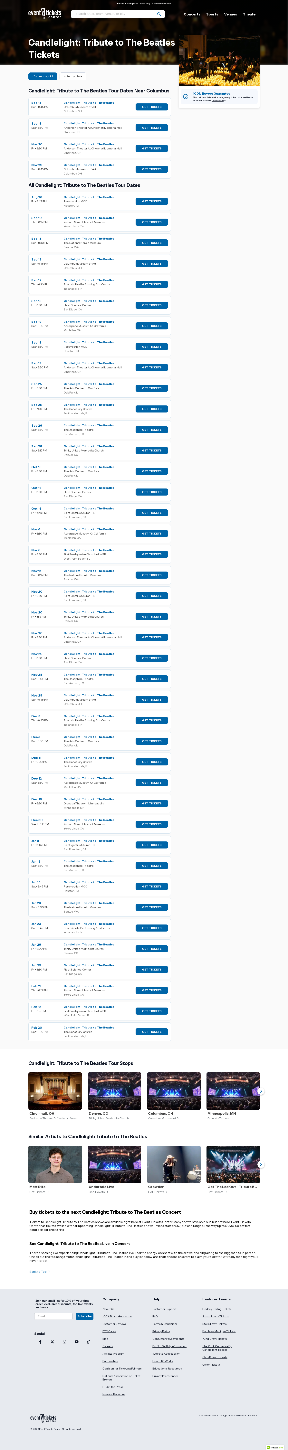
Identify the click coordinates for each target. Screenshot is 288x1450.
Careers (107, 1346)
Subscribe (84, 1316)
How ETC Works (162, 1361)
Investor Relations (113, 1394)
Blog (105, 1339)
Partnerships (110, 1361)
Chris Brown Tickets (214, 1357)
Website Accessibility (165, 1353)
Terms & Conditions (164, 1324)
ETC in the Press (112, 1387)
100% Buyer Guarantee (117, 1316)
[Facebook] (40, 1342)
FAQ (155, 1316)
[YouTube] (77, 1342)
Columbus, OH (43, 76)
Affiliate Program (113, 1353)
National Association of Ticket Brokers (121, 1377)
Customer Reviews (114, 1324)
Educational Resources (167, 1368)
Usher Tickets (211, 1364)
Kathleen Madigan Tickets (218, 1331)
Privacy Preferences (165, 1376)
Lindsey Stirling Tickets (216, 1309)
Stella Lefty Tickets (214, 1324)
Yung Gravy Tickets (214, 1339)
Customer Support (164, 1309)
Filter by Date (73, 76)
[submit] (159, 14)
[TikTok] (88, 1342)
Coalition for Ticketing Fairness (121, 1368)
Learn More (218, 100)
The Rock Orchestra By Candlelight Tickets (217, 1347)
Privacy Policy (161, 1331)
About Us (108, 1309)
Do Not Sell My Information (169, 1346)
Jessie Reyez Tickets (215, 1316)
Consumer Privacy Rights (168, 1339)
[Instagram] (64, 1342)
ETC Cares (109, 1331)
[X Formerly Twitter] (52, 1342)
